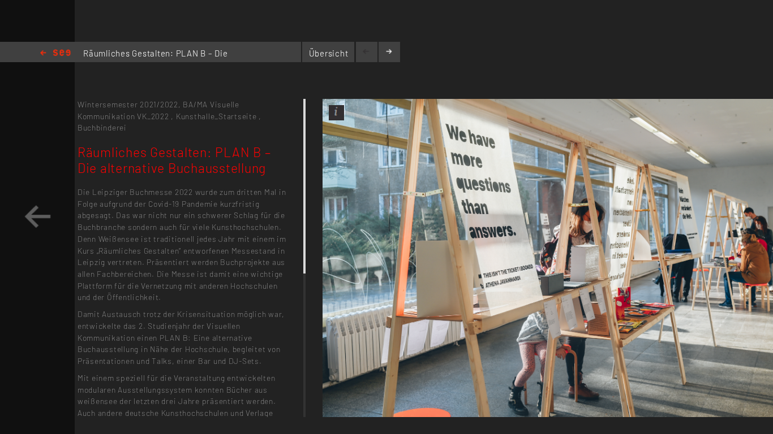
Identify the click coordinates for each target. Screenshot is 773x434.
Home (55, 53)
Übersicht (329, 53)
